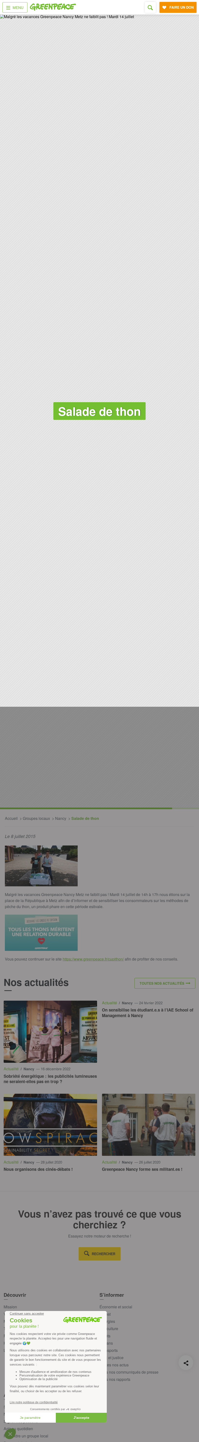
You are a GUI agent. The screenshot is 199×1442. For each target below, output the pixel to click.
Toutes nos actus (114, 1365)
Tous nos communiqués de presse (129, 1372)
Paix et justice (112, 1357)
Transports (109, 1350)
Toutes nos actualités (162, 983)
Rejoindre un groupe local (26, 1436)
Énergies (107, 1321)
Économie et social (116, 1307)
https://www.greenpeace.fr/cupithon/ (93, 959)
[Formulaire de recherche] (150, 7)
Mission (10, 1307)
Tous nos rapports (115, 1379)
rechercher (103, 1253)
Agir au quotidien (18, 1428)
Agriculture (109, 1328)
